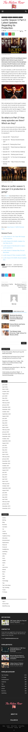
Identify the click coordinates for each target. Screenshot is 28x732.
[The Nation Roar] (14, 4)
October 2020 (5, 486)
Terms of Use (10, 727)
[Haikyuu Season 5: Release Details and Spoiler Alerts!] (5, 665)
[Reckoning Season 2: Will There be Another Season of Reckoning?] (5, 650)
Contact (8, 726)
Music (3, 571)
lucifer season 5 (9, 264)
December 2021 (6, 461)
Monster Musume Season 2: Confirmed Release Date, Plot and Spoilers (17, 657)
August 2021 (5, 470)
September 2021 (6, 468)
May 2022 (4, 450)
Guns (3, 558)
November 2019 (6, 508)
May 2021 (4, 477)
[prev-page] (2, 339)
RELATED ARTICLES (7, 311)
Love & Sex (5, 567)
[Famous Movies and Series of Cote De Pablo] (5, 325)
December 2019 (6, 506)
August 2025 (5, 393)
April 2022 (4, 452)
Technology (5, 580)
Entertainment (8, 15)
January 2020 (5, 504)
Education (4, 538)
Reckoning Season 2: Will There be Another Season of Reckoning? (17, 649)
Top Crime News (6, 585)
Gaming (4, 553)
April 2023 (4, 425)
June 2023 (4, 420)
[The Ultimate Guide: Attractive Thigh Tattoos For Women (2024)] (5, 333)
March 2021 (5, 481)
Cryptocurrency (6, 535)
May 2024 (4, 398)
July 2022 (4, 445)
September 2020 (6, 488)
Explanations (5, 542)
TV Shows (20, 17)
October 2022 (5, 438)
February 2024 (6, 402)
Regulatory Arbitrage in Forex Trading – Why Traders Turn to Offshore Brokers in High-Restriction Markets (12, 363)
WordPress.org (6, 606)
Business (4, 524)
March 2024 (5, 400)
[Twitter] (6, 34)
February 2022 (6, 456)
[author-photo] (14, 301)
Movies (4, 569)
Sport (3, 576)
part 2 (7, 195)
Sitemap (16, 727)
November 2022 (6, 436)
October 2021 (5, 465)
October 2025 (5, 391)
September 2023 (6, 414)
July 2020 (4, 492)
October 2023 (5, 411)
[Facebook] (2, 34)
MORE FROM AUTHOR (19, 311)
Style (3, 578)
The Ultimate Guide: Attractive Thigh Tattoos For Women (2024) (18, 333)
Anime (4, 517)
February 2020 (6, 501)
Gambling (4, 551)
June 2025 (4, 396)
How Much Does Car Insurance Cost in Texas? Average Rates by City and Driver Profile (13, 357)
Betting (4, 520)
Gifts (3, 556)
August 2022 (5, 443)
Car (3, 529)
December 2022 (6, 434)
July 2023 (4, 418)
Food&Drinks (5, 549)
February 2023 (6, 429)
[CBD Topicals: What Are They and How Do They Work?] (5, 622)
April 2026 (4, 387)
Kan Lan (4, 30)
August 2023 (5, 416)
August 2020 (5, 490)
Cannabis (4, 526)
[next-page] (5, 339)
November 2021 (6, 463)
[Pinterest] (9, 34)
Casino (4, 531)
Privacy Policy (21, 726)
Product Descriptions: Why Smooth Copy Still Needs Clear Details (13, 352)
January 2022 (5, 459)
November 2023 (6, 409)
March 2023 (5, 427)
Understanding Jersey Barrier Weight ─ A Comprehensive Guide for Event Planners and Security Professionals (13, 373)
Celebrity (15, 15)
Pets (3, 574)
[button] (2, 11)
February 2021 (6, 483)
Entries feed (5, 603)
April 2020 (4, 499)
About (4, 726)
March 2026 (5, 389)
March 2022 (5, 454)
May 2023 (4, 423)
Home (2, 15)
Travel (3, 589)
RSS (20, 727)
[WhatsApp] (13, 34)
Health (4, 560)
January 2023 (5, 432)
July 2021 (4, 472)
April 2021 (4, 479)
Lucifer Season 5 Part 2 (18, 264)
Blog (3, 522)
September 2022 (6, 441)
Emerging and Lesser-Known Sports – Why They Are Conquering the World (13, 368)
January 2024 (5, 405)
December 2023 (6, 407)
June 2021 (4, 474)
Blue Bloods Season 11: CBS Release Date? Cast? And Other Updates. (21, 287)
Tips (3, 583)
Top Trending (15, 17)
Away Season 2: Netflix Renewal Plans (7, 285)
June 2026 (4, 384)
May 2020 (4, 497)
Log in (3, 601)
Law (3, 565)
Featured (4, 544)
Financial (4, 547)
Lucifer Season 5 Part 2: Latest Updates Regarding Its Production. (12, 266)
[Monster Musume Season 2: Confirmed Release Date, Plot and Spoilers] (5, 657)
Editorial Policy (14, 726)
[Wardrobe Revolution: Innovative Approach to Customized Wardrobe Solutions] (5, 317)
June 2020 (4, 495)
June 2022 (4, 447)
